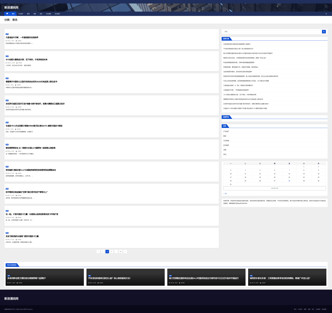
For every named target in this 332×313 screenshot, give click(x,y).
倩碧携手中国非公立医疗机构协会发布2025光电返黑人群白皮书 (31, 81)
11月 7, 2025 (10, 40)
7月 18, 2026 (173, 282)
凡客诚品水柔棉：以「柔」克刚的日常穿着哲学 (238, 85)
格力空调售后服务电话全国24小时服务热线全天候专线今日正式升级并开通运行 (248, 53)
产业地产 (20, 14)
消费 (34, 14)
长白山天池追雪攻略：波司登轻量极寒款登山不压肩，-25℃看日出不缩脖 (246, 81)
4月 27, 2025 (10, 195)
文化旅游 (48, 14)
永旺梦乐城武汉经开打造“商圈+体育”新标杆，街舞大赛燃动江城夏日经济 (35, 104)
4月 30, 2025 (10, 151)
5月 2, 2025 (10, 129)
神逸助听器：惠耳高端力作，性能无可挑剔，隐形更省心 (240, 67)
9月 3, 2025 (10, 85)
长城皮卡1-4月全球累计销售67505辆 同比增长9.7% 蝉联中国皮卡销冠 (34, 126)
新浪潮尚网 (11, 7)
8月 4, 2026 (93, 282)
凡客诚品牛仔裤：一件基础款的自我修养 (22, 37)
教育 (28, 14)
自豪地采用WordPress (10, 309)
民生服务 (57, 14)
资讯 (13, 14)
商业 (41, 14)
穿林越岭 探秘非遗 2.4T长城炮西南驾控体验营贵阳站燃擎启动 (31, 170)
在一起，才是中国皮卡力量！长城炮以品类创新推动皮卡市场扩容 (32, 214)
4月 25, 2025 (10, 239)
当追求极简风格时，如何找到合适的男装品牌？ (238, 71)
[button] (326, 13)
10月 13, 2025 (11, 63)
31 (120, 251)
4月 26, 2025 (10, 217)
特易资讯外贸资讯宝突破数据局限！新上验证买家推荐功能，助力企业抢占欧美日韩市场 (250, 76)
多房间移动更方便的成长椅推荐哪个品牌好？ (237, 44)
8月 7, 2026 (12, 282)
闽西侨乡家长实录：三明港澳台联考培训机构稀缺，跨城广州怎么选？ (245, 58)
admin (19, 40)
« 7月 (225, 193)
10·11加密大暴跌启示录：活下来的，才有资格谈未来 (26, 59)
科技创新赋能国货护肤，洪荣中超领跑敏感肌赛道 (238, 62)
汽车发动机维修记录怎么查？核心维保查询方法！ (238, 48)
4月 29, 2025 (10, 173)
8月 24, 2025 (10, 107)
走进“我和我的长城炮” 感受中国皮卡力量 (22, 236)
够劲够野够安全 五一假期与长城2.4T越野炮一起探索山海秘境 (30, 148)
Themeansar (29, 309)
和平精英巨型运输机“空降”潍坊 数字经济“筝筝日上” (26, 192)
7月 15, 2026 (254, 282)
